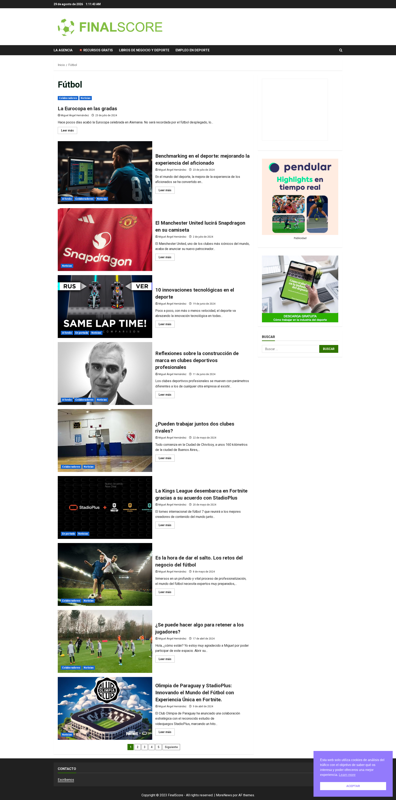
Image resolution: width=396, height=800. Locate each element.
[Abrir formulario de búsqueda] (340, 50)
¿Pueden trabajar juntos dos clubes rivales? (105, 440)
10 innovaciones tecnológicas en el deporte (105, 306)
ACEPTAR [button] (353, 786)
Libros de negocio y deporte (144, 50)
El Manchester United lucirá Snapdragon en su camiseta (105, 239)
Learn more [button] (347, 775)
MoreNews (224, 795)
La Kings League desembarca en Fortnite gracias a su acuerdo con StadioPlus (105, 507)
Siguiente (171, 747)
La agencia (63, 50)
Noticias (86, 98)
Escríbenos (66, 780)
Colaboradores (68, 98)
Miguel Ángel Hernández (75, 115)
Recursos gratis (97, 50)
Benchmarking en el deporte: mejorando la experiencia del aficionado (105, 172)
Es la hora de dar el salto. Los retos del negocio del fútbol (105, 574)
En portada (81, 332)
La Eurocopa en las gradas (87, 108)
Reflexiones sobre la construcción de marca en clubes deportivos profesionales (105, 373)
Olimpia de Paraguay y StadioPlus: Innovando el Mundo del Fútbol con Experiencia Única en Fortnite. (105, 708)
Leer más (69, 131)
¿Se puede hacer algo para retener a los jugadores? (105, 641)
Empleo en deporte (193, 50)
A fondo (67, 198)
